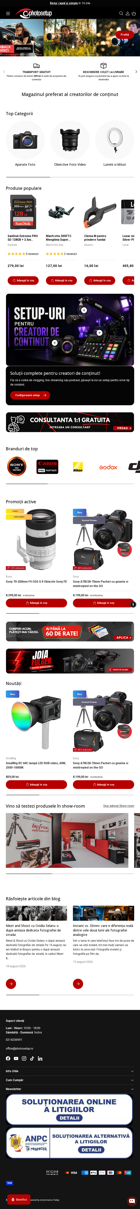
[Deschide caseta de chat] (132, 1201)
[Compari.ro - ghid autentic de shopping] (24, 1168)
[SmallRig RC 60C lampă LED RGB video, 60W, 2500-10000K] (36, 721)
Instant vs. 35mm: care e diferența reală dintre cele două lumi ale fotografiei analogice (103, 930)
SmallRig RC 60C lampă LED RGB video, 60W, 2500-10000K (36, 765)
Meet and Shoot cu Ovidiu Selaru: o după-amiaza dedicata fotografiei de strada (33, 930)
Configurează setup (27, 395)
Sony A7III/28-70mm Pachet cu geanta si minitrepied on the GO (100, 584)
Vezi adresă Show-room (118, 806)
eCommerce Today (49, 1200)
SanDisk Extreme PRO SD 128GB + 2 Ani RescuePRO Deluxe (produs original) (23, 238)
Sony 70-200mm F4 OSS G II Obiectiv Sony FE (36, 581)
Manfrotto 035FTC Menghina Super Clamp (58, 238)
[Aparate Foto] (25, 140)
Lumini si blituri (114, 164)
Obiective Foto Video (70, 164)
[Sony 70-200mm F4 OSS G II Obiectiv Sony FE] (36, 539)
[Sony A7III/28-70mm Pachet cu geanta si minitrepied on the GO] (103, 539)
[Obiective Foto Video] (70, 140)
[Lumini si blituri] (115, 140)
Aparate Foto (25, 164)
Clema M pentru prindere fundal (95, 238)
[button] (134, 13)
